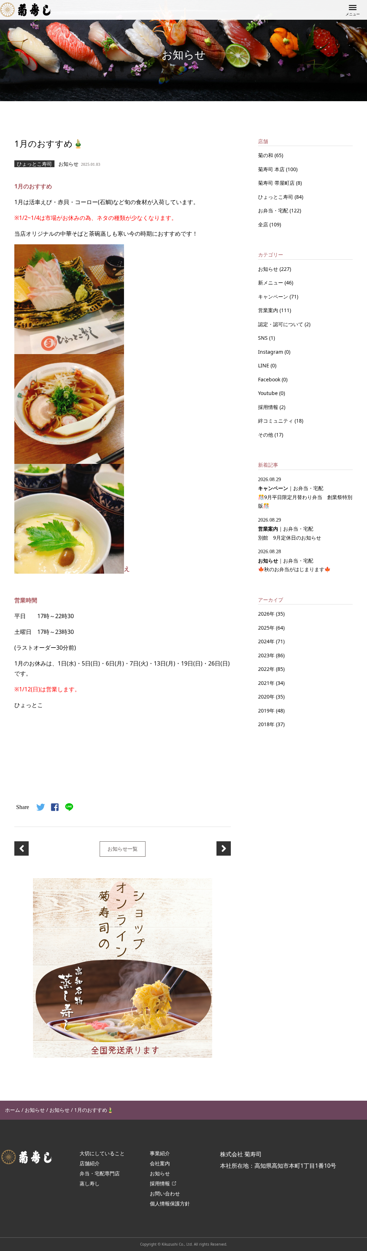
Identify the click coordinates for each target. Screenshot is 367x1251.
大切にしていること (102, 1153)
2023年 (266, 655)
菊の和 (266, 155)
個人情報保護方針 (170, 1203)
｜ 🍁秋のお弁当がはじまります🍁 (294, 561)
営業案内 (269, 310)
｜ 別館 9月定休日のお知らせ (289, 529)
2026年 (266, 613)
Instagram (271, 351)
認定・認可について (281, 324)
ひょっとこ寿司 (276, 196)
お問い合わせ (165, 1193)
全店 (264, 224)
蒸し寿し (90, 1183)
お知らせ (269, 268)
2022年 (266, 669)
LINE (264, 365)
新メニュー (271, 282)
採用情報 (269, 407)
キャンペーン (274, 296)
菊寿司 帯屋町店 (277, 182)
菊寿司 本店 (272, 169)
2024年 (266, 641)
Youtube (268, 393)
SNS (263, 337)
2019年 (266, 710)
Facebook (270, 379)
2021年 (266, 682)
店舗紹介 (90, 1163)
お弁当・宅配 (274, 210)
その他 (266, 434)
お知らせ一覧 (123, 848)
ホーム (12, 1109)
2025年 (266, 627)
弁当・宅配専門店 (100, 1173)
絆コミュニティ (276, 420)
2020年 (266, 696)
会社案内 (160, 1163)
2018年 (266, 724)
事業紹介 (160, 1153)
